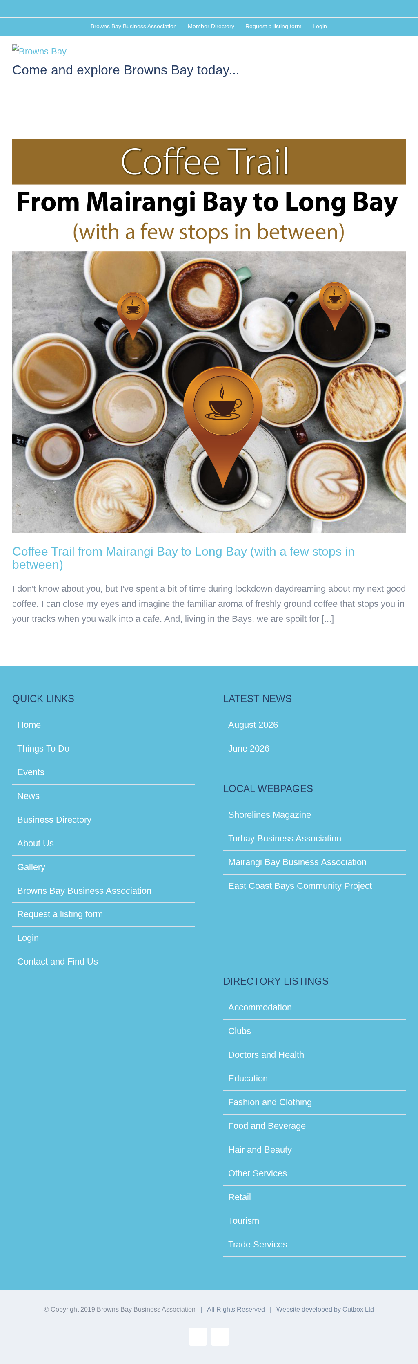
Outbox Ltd (358, 1309)
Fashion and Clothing (270, 1102)
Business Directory (54, 819)
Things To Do (43, 748)
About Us (35, 843)
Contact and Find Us (57, 961)
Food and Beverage (267, 1126)
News (28, 796)
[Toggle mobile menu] (402, 54)
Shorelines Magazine (269, 815)
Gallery (31, 867)
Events (30, 772)
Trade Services (257, 1244)
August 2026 (253, 725)
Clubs (239, 1031)
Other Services (257, 1173)
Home (29, 725)
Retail (239, 1197)
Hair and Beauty (260, 1149)
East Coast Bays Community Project (300, 886)
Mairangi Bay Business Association (297, 862)
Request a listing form (60, 914)
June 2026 (248, 748)
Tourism (243, 1221)
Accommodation (260, 1007)
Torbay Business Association (284, 838)
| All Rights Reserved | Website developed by (269, 1309)
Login (28, 938)
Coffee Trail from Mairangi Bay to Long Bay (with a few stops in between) (183, 558)
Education (248, 1078)
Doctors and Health (266, 1055)
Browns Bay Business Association (84, 891)
